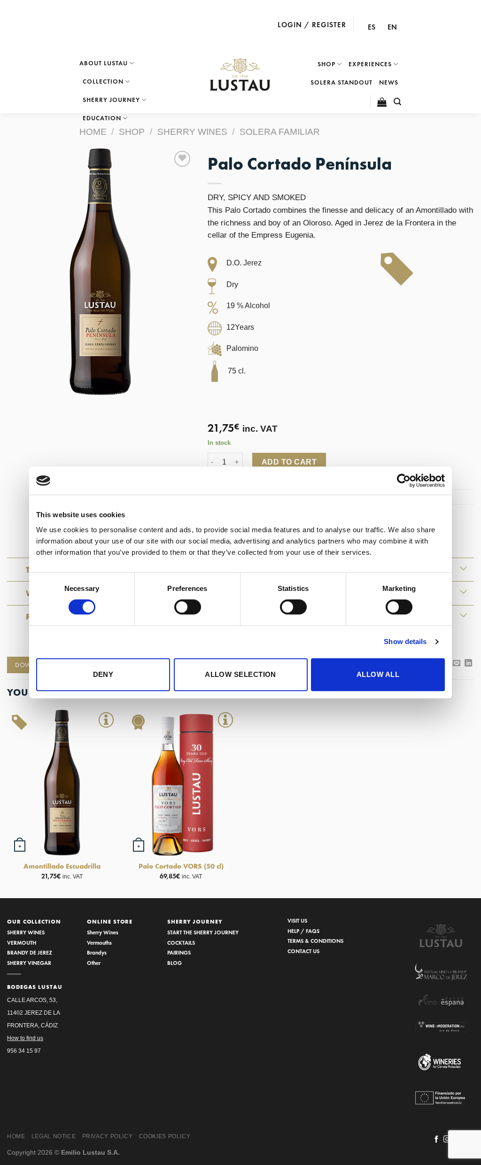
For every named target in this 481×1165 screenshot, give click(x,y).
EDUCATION (102, 118)
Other (94, 962)
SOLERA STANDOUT (341, 82)
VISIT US (297, 920)
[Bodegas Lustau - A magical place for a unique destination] (240, 74)
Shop (326, 64)
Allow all (378, 674)
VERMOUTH (21, 942)
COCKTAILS (181, 942)
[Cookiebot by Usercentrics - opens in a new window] (404, 481)
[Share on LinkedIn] (468, 663)
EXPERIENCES (370, 64)
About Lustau (103, 63)
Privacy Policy (107, 1136)
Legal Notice (53, 1136)
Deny (103, 674)
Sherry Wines (102, 932)
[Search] (398, 102)
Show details (405, 641)
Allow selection (240, 674)
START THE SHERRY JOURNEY (203, 932)
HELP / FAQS (303, 930)
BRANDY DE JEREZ (29, 952)
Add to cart (289, 462)
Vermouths (99, 942)
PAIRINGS (179, 952)
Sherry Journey (111, 100)
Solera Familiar (280, 132)
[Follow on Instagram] (446, 1139)
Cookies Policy (165, 1136)
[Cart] (382, 102)
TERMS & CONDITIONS (315, 940)
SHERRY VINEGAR (29, 962)
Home (93, 132)
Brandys (97, 952)
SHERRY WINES (26, 932)
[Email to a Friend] (456, 663)
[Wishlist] (182, 159)
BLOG (174, 962)
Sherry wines (192, 132)
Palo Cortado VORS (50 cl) (181, 866)
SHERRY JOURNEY (195, 921)
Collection (103, 81)
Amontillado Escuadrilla (62, 866)
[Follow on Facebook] (436, 1139)
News (388, 82)
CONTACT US (303, 951)
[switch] (187, 606)
